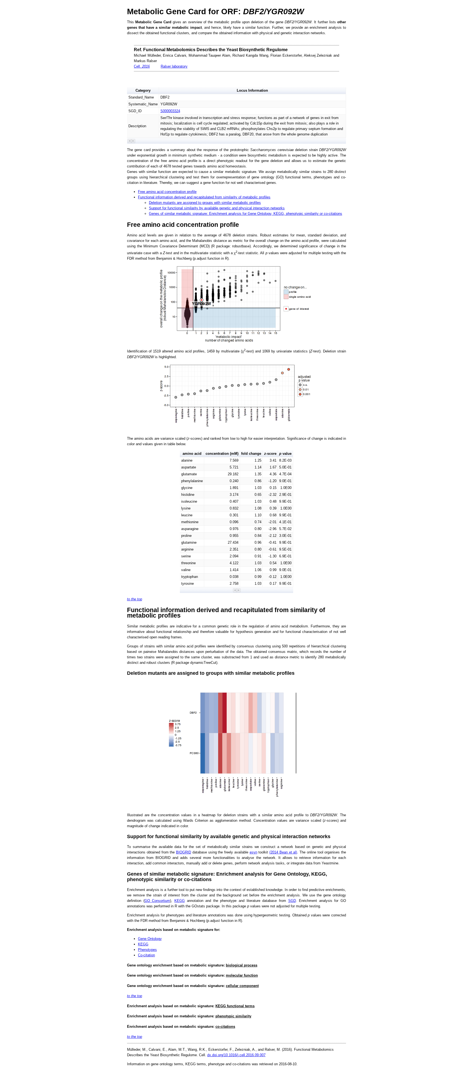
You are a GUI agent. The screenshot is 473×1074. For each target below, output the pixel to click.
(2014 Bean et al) (283, 852)
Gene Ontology (150, 939)
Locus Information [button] (252, 90)
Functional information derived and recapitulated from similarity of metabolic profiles (204, 197)
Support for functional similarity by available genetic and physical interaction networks (217, 208)
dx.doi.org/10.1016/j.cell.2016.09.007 (236, 1055)
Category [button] (143, 90)
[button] (129, 141)
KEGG (179, 901)
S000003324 (170, 111)
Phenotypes (147, 950)
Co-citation (146, 955)
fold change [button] (251, 453)
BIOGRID (183, 852)
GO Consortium (157, 901)
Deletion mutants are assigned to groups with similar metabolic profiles (205, 203)
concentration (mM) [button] (222, 453)
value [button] (285, 453)
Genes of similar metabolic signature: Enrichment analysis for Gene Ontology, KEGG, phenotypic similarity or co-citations (245, 214)
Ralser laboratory (174, 66)
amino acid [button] (192, 453)
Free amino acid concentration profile (167, 192)
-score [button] (270, 453)
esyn (253, 852)
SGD (292, 901)
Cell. (142, 66)
